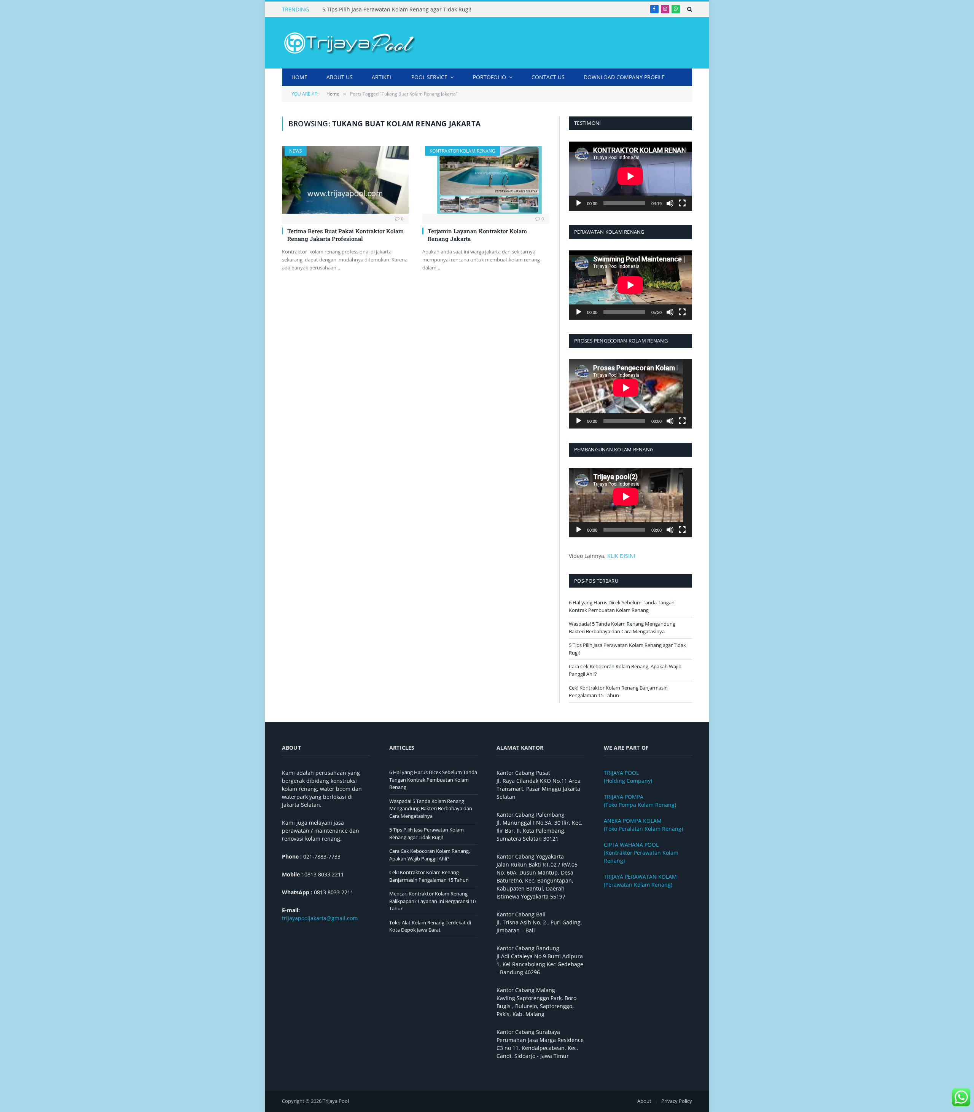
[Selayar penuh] (682, 203)
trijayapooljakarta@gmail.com (320, 918)
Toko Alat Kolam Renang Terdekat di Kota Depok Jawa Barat (430, 926)
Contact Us (548, 77)
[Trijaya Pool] (348, 43)
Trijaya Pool (336, 1101)
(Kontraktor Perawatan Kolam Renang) (641, 852)
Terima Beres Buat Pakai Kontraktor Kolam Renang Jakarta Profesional (345, 234)
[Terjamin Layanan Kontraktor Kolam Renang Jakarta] (485, 179)
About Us (339, 77)
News (295, 151)
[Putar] (578, 203)
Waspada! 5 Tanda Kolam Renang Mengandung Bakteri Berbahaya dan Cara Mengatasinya (622, 627)
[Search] (689, 9)
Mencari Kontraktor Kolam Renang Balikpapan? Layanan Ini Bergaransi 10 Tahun (432, 901)
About (644, 1101)
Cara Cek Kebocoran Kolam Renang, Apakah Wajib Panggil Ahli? (429, 855)
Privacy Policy (676, 1101)
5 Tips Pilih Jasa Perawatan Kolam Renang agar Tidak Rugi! (396, 9)
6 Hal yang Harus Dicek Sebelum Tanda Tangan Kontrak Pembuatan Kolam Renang (622, 606)
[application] (630, 176)
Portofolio (489, 77)
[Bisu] (670, 203)
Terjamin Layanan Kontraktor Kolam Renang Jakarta (477, 234)
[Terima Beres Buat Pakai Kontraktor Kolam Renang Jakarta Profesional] (345, 179)
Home (299, 77)
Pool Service (429, 77)
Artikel (382, 77)
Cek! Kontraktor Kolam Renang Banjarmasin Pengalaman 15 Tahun (618, 691)
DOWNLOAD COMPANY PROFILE (624, 77)
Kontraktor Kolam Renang (462, 151)
